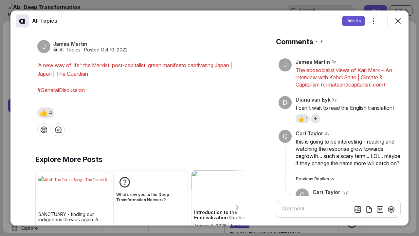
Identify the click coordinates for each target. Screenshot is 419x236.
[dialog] (209, 118)
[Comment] (58, 129)
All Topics (70, 49)
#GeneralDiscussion (61, 90)
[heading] (44, 20)
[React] (44, 130)
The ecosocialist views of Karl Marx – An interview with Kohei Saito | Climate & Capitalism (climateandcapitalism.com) (344, 77)
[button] (45, 113)
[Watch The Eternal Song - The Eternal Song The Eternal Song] (72, 192)
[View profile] (22, 21)
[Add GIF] (380, 209)
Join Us (353, 20)
